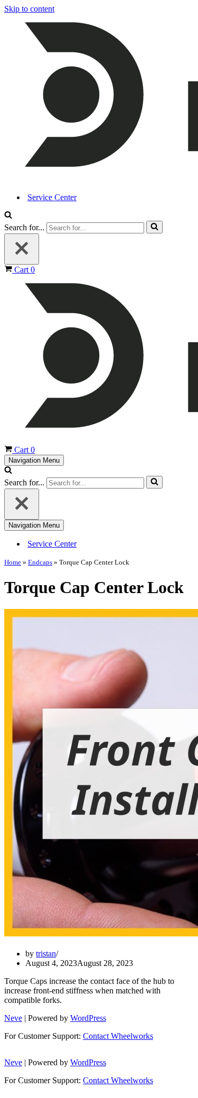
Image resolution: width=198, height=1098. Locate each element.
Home (12, 562)
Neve (13, 1017)
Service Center (52, 197)
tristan (46, 953)
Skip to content (29, 8)
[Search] (8, 215)
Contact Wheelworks (118, 1035)
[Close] (21, 249)
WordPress (88, 1017)
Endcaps (40, 562)
